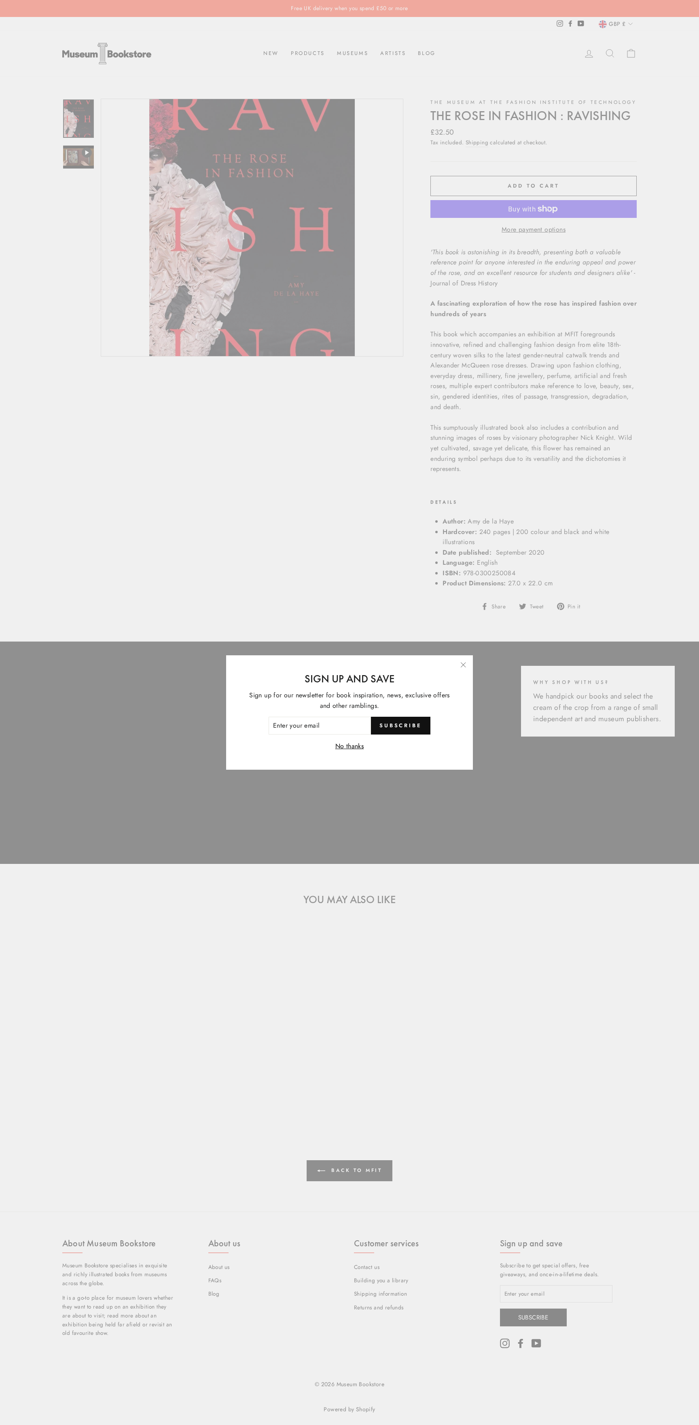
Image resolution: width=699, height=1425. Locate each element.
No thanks (349, 746)
